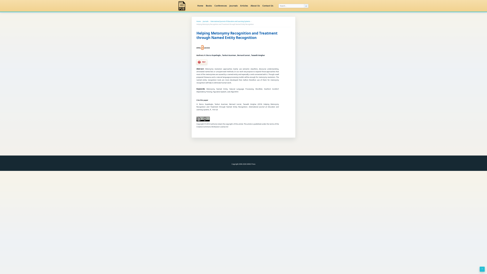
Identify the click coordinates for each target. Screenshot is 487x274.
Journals (233, 5)
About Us (255, 5)
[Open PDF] (203, 47)
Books (209, 5)
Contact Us (267, 5)
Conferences (220, 5)
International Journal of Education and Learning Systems (230, 21)
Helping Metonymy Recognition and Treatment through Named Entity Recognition (236, 35)
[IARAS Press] (186, 5)
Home (200, 5)
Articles (244, 5)
